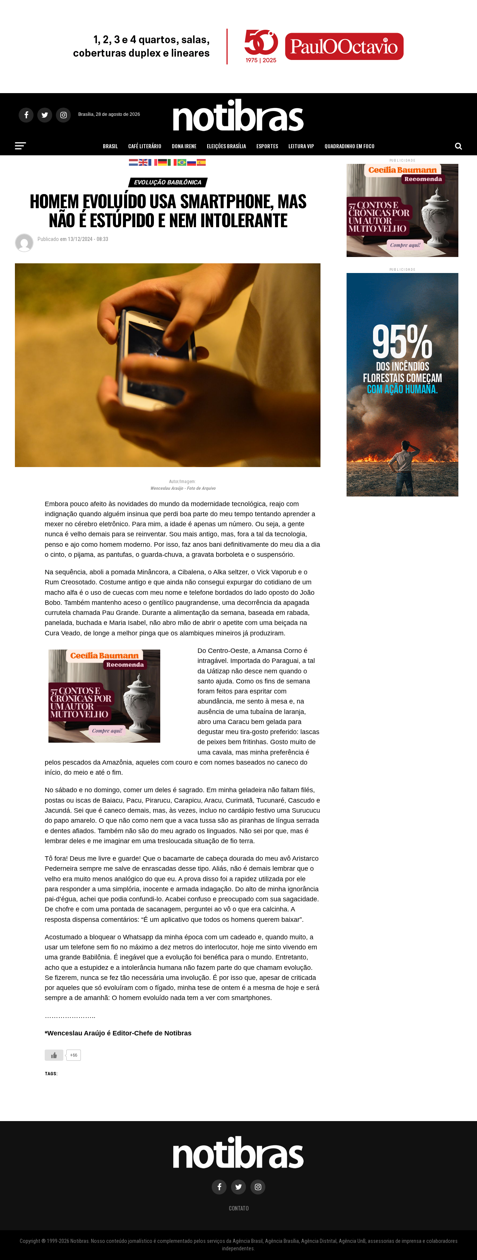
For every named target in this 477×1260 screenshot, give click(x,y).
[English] (143, 161)
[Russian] (192, 161)
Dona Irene (184, 146)
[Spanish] (201, 161)
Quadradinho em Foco (350, 146)
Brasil (110, 146)
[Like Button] (54, 1055)
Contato (239, 1208)
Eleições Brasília (226, 146)
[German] (163, 161)
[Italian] (172, 161)
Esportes (267, 146)
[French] (153, 161)
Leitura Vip (301, 146)
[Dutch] (134, 161)
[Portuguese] (182, 161)
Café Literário (144, 146)
